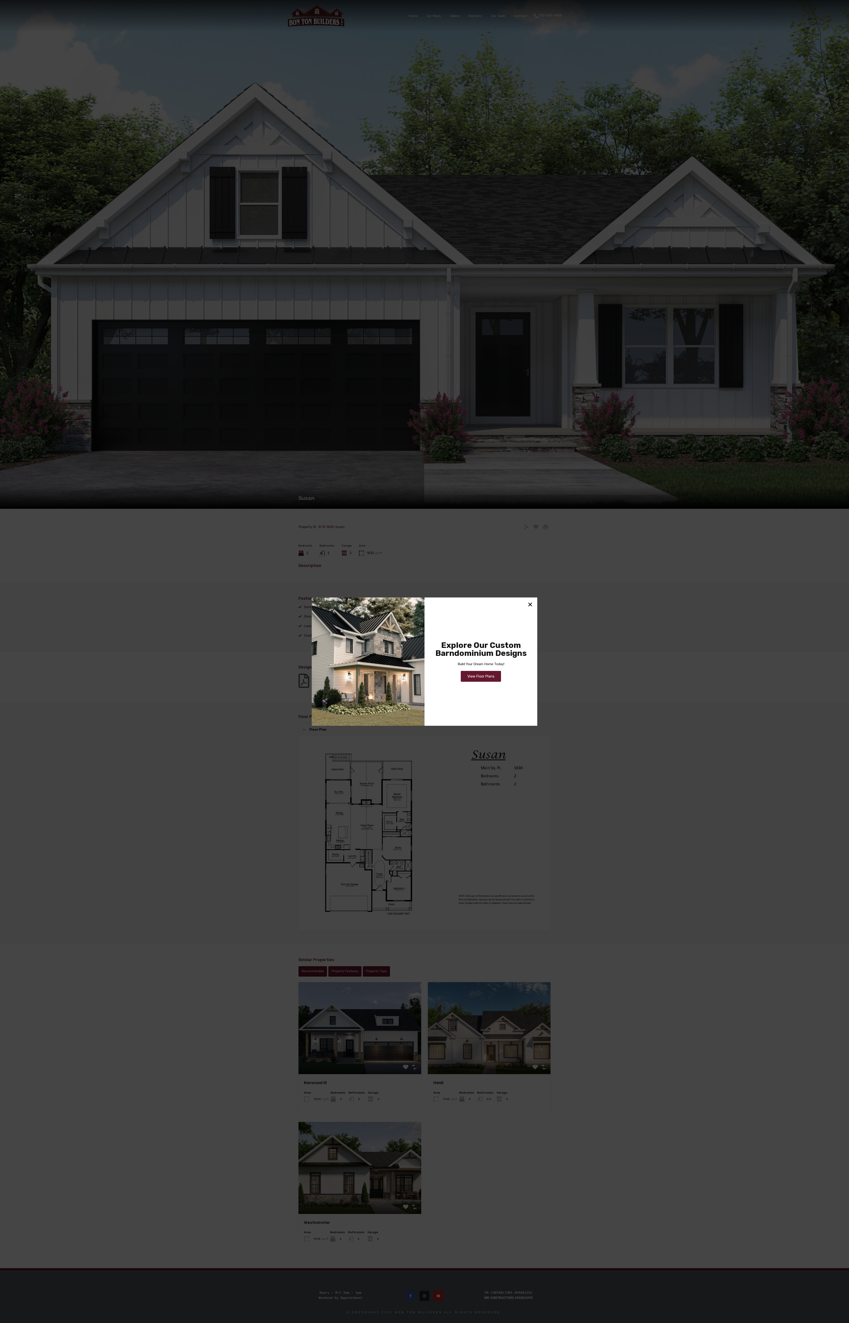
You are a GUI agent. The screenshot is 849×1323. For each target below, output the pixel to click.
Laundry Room (315, 626)
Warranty (475, 16)
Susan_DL (322, 681)
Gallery (455, 16)
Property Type (376, 971)
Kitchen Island (504, 616)
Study (308, 635)
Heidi (438, 1082)
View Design (360, 1056)
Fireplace (437, 616)
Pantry (435, 626)
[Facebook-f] (410, 1296)
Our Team (498, 16)
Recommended (313, 971)
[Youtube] (438, 1296)
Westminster (317, 1222)
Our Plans (433, 16)
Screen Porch (503, 626)
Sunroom (374, 635)
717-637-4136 (550, 15)
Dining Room (314, 616)
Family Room (377, 616)
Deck (497, 607)
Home (413, 16)
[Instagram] (424, 1296)
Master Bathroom (380, 626)
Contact (520, 16)
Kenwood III (315, 1082)
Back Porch (312, 607)
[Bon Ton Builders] (316, 25)
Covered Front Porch (446, 607)
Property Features (345, 971)
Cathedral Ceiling (380, 607)
